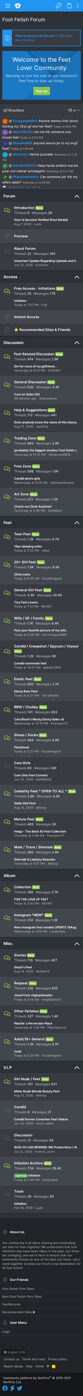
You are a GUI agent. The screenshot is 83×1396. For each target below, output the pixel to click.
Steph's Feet (23, 967)
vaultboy (42, 426)
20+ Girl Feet (25, 562)
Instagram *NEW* (29, 915)
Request (21, 983)
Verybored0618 (59, 454)
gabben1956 (52, 667)
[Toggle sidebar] (78, 5)
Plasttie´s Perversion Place (33, 1023)
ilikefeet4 (42, 971)
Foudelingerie (52, 578)
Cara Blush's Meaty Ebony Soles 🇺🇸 (39, 719)
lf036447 (54, 370)
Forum (9, 196)
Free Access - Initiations (34, 288)
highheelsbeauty (62, 482)
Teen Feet (22, 534)
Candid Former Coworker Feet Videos (41, 1119)
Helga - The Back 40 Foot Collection (40, 831)
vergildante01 (51, 999)
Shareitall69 (22, 143)
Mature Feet (24, 819)
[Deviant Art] (12, 1388)
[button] (7, 6)
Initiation (20, 301)
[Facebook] (5, 1388)
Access (10, 277)
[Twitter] (19, 1388)
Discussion (13, 342)
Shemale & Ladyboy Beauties (34, 859)
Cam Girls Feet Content (31, 775)
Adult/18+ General (29, 1039)
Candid (20, 1107)
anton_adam (44, 1123)
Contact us (11, 1359)
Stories (20, 955)
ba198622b (44, 779)
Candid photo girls (27, 478)
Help (29, 1366)
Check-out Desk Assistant (33, 506)
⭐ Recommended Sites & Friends (42, 329)
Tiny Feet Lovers (26, 602)
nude (17, 1051)
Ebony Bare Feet (26, 691)
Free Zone (22, 466)
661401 (47, 606)
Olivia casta (22, 574)
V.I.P (7, 1067)
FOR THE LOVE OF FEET (31, 899)
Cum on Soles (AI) (27, 394)
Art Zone (21, 494)
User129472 (22, 132)
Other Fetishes (26, 1011)
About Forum (25, 248)
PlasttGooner (56, 1027)
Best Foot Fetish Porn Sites (22, 1296)
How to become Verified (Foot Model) (41, 220)
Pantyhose (21, 747)
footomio (42, 265)
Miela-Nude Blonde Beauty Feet (37, 1091)
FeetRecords (11, 1304)
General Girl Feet (28, 590)
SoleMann (55, 510)
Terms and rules (33, 1359)
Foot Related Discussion (34, 354)
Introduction (24, 207)
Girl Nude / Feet (27, 1079)
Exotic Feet (23, 679)
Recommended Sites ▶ (19, 1312)
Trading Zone (25, 438)
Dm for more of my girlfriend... (35, 366)
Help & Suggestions (30, 410)
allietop (41, 807)
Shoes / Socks (26, 735)
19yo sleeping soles (28, 546)
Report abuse (13, 1366)
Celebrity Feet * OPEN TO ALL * (40, 791)
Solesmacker (48, 398)
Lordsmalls (57, 931)
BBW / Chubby (26, 707)
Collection (22, 887)
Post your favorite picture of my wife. (40, 630)
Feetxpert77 (59, 723)
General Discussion (30, 382)
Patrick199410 (24, 165)
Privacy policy (57, 1359)
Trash (19, 1191)
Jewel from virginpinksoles (33, 995)
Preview (21, 236)
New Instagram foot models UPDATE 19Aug (45, 927)
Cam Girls (22, 763)
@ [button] (10, 121)
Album (9, 875)
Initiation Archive (28, 1163)
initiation (28, 1175)
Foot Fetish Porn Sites (18, 1289)
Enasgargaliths (25, 121)
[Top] (47, 1366)
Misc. (8, 943)
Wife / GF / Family (29, 618)
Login (6, 1331)
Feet (7, 522)
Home (39, 1366)
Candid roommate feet (30, 663)
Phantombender (25, 177)
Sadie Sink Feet (25, 803)
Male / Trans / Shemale (33, 847)
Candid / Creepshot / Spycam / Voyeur (46, 646)
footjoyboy (50, 1180)
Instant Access (26, 317)
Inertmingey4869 (54, 634)
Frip (44, 305)
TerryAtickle (50, 695)
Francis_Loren (45, 1151)
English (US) (16, 1352)
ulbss (46, 550)
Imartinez (20, 154)
